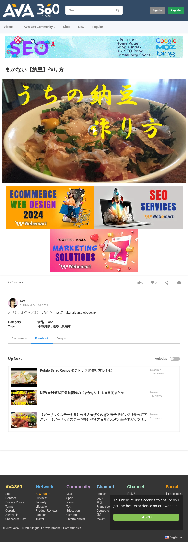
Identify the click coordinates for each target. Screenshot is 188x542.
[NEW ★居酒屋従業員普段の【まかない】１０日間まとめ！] (24, 398)
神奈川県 (43, 326)
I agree (146, 517)
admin (157, 370)
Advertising (12, 515)
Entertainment (75, 519)
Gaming (71, 515)
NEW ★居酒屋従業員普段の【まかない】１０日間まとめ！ (84, 393)
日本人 (131, 494)
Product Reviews (47, 510)
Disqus (61, 338)
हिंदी (99, 515)
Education (73, 510)
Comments (19, 338)
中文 (100, 502)
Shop (66, 27)
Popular (97, 27)
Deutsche (103, 510)
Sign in (157, 10)
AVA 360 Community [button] (38, 27)
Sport (69, 498)
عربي (100, 498)
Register (176, 10)
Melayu (101, 519)
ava (22, 301)
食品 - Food (45, 322)
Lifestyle (41, 506)
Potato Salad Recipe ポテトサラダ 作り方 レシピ (76, 370)
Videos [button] (8, 27)
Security (41, 502)
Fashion (41, 515)
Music (70, 494)
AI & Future (43, 494)
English (101, 494)
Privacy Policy (14, 502)
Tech (69, 506)
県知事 (66, 326)
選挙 (56, 326)
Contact (10, 498)
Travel (40, 519)
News (70, 502)
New (81, 27)
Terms (9, 506)
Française (103, 506)
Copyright (11, 510)
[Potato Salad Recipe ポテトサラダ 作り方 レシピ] (24, 377)
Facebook (42, 338)
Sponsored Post (15, 519)
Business (41, 498)
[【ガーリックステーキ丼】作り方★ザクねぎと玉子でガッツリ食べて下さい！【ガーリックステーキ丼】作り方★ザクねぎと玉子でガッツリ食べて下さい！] (24, 420)
